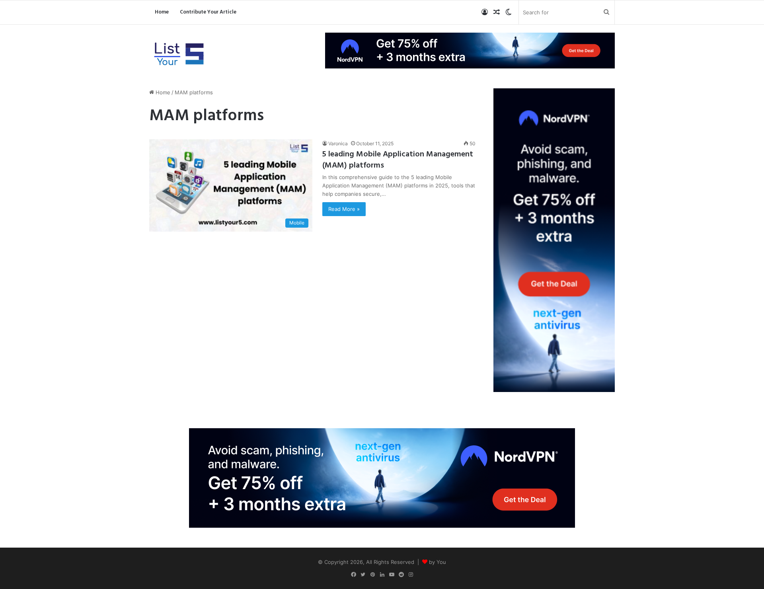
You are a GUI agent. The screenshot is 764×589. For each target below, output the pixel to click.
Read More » (344, 209)
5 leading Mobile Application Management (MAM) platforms (397, 160)
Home (162, 12)
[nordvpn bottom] (382, 477)
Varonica (338, 143)
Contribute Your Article (208, 12)
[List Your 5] (179, 54)
